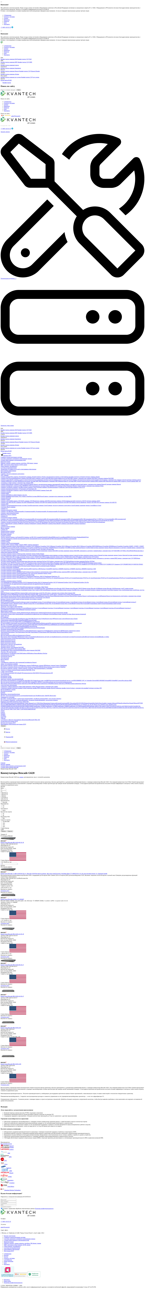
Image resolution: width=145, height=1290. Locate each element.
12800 (6, 704)
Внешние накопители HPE (55, 630)
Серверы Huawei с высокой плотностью (71, 484)
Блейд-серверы (5, 523)
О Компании (7, 15)
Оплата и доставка (9, 16)
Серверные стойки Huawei (32, 686)
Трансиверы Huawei (55, 632)
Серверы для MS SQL (30, 537)
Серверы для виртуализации (9, 522)
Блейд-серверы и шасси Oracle (18, 490)
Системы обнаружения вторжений (76, 614)
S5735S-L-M (86, 707)
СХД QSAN (4, 584)
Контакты (7, 24)
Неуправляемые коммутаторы (96, 603)
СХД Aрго (42, 564)
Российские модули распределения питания (59, 682)
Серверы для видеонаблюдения (10, 513)
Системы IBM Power (37, 496)
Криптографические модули (36, 614)
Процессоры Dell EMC (27, 618)
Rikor (66, 520)
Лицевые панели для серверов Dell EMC (12, 647)
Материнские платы (6, 621)
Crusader (19, 520)
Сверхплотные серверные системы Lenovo (40, 480)
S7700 (10, 709)
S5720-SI (4, 707)
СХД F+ (64, 564)
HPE (2, 594)
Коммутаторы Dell (11, 593)
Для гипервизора (100, 522)
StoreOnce (126, 703)
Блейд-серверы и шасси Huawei (19, 484)
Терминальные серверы (7, 532)
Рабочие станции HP (39, 665)
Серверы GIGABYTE (7, 502)
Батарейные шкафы (6, 677)
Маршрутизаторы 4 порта (96, 608)
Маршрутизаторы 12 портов (35, 608)
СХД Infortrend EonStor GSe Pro (80, 582)
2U (3, 807)
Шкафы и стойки (104, 636)
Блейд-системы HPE (14, 481)
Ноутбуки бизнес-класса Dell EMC (32, 667)
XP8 (141, 703)
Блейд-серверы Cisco (15, 487)
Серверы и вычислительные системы (11, 457)
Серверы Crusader (6, 492)
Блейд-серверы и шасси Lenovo (19, 480)
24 (3, 813)
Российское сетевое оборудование (10, 614)
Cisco (2, 590)
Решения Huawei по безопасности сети (112, 596)
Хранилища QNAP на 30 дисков (103, 578)
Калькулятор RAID (6, 80)
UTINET (89, 520)
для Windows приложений (68, 538)
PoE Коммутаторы (14, 602)
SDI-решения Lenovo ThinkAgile (19, 701)
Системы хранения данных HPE (10, 558)
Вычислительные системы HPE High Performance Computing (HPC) (39, 481)
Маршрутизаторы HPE (20, 594)
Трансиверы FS (35, 632)
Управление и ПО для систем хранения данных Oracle (35, 573)
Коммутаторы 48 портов (107, 602)
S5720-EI (128, 706)
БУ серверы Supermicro (32, 544)
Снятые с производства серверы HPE (22, 483)
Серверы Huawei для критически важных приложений (44, 484)
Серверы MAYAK (6, 498)
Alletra (8, 703)
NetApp (37, 621)
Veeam (131, 703)
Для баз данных (5, 537)
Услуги (8, 729)
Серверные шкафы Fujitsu (18, 688)
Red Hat (95, 703)
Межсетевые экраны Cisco (67, 590)
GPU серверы (4, 475)
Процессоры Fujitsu (39, 618)
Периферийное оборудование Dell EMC (29, 650)
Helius (33, 520)
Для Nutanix (44, 522)
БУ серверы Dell (12, 544)
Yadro (93, 520)
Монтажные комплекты (7, 683)
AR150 (31, 704)
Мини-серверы (5, 528)
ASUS (14, 621)
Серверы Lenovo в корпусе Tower (62, 480)
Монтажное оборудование (8, 636)
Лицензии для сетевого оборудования (11, 606)
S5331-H (115, 706)
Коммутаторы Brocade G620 (107, 588)
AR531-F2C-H (106, 704)
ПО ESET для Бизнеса (7, 698)
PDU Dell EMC (23, 682)
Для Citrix (20, 522)
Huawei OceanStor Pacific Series (14, 547)
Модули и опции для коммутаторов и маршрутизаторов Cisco (92, 590)
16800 (10, 704)
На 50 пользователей (63, 519)
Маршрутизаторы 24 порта (81, 608)
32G (4, 826)
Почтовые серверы (6, 534)
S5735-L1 (56, 707)
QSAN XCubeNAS (23, 584)
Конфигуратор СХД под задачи (30, 77)
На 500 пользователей (87, 519)
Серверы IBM (5, 496)
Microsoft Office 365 (34, 719)
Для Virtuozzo (72, 522)
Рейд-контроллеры (54, 623)
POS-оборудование (6, 649)
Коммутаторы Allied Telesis (15, 587)
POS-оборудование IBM (18, 649)
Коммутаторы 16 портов (55, 602)
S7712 (20, 709)
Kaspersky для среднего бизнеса (49, 700)
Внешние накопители (7, 630)
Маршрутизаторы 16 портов (51, 608)
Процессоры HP (49, 618)
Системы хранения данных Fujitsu (10, 553)
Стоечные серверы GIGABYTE (107, 502)
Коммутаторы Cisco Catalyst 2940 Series (35, 590)
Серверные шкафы (6, 688)
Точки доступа (5, 615)
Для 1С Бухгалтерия (107, 519)
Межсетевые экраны (6, 611)
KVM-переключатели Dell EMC (29, 673)
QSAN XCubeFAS (13, 584)
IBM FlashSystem (24, 572)
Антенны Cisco (8, 590)
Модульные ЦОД (5, 472)
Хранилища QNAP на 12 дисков (29, 578)
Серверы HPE (5, 481)
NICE (77, 703)
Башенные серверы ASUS (40, 501)
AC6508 (17, 704)
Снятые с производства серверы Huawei (94, 484)
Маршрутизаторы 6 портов (12, 609)
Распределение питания (92, 636)
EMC (35, 624)
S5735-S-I (67, 707)
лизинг (21, 777)
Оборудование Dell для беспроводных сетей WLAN (31, 593)
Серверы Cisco (5, 487)
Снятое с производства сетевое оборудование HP (67, 594)
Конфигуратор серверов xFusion (10, 74)
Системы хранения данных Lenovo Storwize (114, 555)
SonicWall (3, 716)
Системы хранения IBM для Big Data (66, 572)
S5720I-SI (9, 707)
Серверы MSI (4, 504)
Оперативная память (7, 620)
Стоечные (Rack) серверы (8, 507)
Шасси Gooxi (97, 505)
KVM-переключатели (7, 673)
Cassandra (39, 537)
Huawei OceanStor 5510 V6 (43, 546)
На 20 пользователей (39, 519)
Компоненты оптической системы (64, 636)
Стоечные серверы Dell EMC (105, 478)
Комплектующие (5, 461)
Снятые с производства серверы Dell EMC (85, 478)
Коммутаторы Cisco (18, 590)
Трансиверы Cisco (13, 632)
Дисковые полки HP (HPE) (61, 563)
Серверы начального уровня (9, 510)
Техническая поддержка (9, 278)
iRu (42, 520)
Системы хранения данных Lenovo (11, 555)
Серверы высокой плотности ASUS (75, 501)
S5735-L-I (44, 707)
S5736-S (97, 707)
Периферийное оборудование (9, 650)
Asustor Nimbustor (51, 566)
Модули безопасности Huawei (21, 635)
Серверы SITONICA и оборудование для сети (14, 495)
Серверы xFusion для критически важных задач (49, 476)
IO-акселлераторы (21, 623)
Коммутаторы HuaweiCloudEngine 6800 (28, 596)
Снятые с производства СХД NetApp (59, 561)
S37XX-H (110, 706)
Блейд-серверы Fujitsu (26, 523)
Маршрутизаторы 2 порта (66, 608)
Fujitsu (20, 620)
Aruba (15, 703)
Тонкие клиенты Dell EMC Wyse (25, 670)
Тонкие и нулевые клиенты (8, 670)
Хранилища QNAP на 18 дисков (66, 578)
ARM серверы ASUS (16, 501)
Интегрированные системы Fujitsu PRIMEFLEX (43, 486)
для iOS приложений (31, 538)
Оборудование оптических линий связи (12, 612)
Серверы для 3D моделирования (10, 543)
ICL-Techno (38, 520)
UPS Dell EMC (26, 680)
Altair (11, 703)
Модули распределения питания (10, 682)
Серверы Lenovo (5, 480)
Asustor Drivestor (21, 566)
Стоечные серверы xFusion (92, 476)
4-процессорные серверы (8, 526)
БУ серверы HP (21, 544)
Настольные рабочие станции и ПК (11, 665)
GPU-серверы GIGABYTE (20, 502)
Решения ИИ (9, 737)
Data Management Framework (48, 703)
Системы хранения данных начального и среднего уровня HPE (99, 558)
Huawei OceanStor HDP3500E (90, 546)
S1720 (106, 706)
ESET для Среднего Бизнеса (53, 698)
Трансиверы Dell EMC (24, 632)
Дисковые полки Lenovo (95, 563)
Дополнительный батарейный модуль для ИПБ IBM (64, 680)
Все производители (6, 1143)
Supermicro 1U (16, 489)
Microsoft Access (58, 537)
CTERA (38, 703)
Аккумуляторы (5, 674)
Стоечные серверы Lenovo (133, 480)
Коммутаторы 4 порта (93, 602)
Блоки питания (5, 627)
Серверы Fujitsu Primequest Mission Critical (69, 486)
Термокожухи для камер (7, 697)
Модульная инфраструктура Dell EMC (62, 478)
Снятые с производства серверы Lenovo (114, 480)
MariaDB (51, 537)
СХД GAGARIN (71, 564)
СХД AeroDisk (27, 564)
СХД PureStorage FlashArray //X (50, 576)
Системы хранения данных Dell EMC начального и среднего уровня (77, 550)
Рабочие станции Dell (27, 665)
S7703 (13, 709)
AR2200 (51, 704)
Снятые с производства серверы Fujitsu (92, 486)
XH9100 (33, 709)
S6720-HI (117, 707)
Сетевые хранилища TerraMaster (10, 567)
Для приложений (5, 538)
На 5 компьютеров (17, 511)
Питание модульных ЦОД (8, 722)
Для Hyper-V (31, 522)
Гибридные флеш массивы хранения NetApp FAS (35, 561)
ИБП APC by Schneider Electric (87, 680)
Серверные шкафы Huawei (47, 688)
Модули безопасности (7, 635)
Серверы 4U (4, 529)
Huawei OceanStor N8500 (105, 546)
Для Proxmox (65, 522)
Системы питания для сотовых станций (30, 599)
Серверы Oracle (5, 490)
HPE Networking (71, 703)
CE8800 (31, 706)
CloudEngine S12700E (74, 706)
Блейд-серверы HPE (38, 523)
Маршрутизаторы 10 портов (19, 608)
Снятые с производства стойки (49, 686)
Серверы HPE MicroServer (105, 481)
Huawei (3, 596)
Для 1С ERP (97, 519)
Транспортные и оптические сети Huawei (38, 597)
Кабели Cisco (8, 653)
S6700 (108, 707)
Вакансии (7, 19)
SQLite (87, 537)
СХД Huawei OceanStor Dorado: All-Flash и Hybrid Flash (38, 549)
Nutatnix (3, 713)
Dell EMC (3, 593)
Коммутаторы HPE (8, 594)
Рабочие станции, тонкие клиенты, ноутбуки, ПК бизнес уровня (19, 463)
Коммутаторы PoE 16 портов (32, 603)
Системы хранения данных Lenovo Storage (90, 555)
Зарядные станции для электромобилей (12, 679)
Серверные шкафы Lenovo (62, 688)
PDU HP (36, 682)
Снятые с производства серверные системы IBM (57, 496)
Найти (18, 748)
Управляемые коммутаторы (113, 603)
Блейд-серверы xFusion (29, 476)
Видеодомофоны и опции (8, 689)
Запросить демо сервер (7, 425)
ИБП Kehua (105, 680)
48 (3, 815)
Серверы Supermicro (6, 489)
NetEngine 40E (93, 706)
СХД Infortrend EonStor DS (32, 582)
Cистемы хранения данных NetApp (11, 561)
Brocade (3, 588)
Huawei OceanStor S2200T (30, 547)
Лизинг (6, 18)
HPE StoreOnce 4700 (67, 569)
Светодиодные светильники (9, 685)
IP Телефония (4, 617)
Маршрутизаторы (6, 608)
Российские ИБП (127, 680)
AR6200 (17, 706)
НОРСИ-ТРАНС (109, 520)
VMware (135, 703)
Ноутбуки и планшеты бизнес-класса (11, 667)
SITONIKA (76, 520)
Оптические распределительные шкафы (56, 612)
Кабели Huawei (34, 653)
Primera (86, 703)
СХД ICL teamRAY (81, 564)
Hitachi (24, 620)
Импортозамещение (11, 742)
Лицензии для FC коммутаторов (124, 588)
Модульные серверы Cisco (28, 487)
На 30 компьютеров (50, 511)
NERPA (58, 520)
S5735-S (61, 707)
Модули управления (76, 623)
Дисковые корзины (6, 629)
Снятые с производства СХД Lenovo (88, 556)
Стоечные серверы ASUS (93, 501)
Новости (6, 21)
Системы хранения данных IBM (10, 572)
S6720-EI (112, 707)
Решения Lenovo (5, 701)
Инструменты (5, 659)
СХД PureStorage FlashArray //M (32, 576)
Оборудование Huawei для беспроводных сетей (87, 596)
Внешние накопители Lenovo (71, 630)
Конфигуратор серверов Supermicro (11, 68)
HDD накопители (14, 624)
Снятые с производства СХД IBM (87, 572)
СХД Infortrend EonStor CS (16, 582)
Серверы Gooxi (5, 505)
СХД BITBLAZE (57, 564)
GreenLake (64, 703)
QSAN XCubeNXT (34, 584)
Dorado (83, 706)
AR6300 (21, 706)
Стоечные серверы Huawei (113, 484)
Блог (5, 22)
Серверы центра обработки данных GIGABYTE (84, 502)
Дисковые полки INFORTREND (78, 563)
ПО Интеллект (52, 695)
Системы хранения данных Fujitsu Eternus (32, 553)
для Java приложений (43, 538)
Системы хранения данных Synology (11, 581)
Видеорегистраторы (6, 691)
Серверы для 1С (5, 519)
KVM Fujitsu (16, 673)
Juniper (3, 710)
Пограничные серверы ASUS (56, 501)
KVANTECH (47, 520)
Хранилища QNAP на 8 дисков (121, 578)
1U (3, 805)
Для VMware (80, 522)
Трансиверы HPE (45, 632)
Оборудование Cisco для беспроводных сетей (123, 590)
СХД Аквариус (115, 564)
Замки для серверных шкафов (9, 664)
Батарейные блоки (6, 676)
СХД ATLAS (35, 564)
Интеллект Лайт (43, 695)
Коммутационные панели (8, 641)
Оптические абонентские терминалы (34, 612)
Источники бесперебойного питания (11, 680)
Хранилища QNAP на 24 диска (85, 578)
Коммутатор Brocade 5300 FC (74, 588)
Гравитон (97, 520)
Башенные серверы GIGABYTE (37, 502)
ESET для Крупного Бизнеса (21, 698)
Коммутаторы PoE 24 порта (48, 603)
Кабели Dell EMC (17, 653)
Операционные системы (8, 655)
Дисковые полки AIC (21, 563)
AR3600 (69, 704)
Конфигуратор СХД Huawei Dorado (29, 71)
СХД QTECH (91, 564)
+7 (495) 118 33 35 (6, 27)
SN (117, 703)
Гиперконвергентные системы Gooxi (19, 505)
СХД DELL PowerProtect (127, 550)
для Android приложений (17, 538)
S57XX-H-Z (103, 707)
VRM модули (30, 623)
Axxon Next (35, 695)
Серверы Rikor (5, 493)
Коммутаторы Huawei (11, 596)
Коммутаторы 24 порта (80, 602)
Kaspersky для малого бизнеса (31, 700)
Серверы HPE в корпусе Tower (121, 481)
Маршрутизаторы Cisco (52, 590)
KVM (17, 636)
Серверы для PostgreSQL (17, 537)
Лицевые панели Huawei (8, 646)
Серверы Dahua (5, 541)
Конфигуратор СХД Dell (24, 59)
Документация (5, 658)
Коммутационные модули (8, 639)
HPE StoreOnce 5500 (90, 569)
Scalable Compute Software (109, 703)
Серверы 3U (4, 525)
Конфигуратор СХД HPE (25, 62)
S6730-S (137, 707)
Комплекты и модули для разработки (11, 644)
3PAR (5, 703)
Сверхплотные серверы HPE (89, 481)
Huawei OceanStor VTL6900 (62, 547)
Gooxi (23, 621)
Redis (83, 537)
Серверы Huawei (5, 484)
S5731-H (25, 707)
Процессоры (4, 618)
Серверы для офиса (6, 511)
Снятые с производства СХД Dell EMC (108, 550)
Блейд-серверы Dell (14, 523)
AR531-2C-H (80, 704)
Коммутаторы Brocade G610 (91, 588)
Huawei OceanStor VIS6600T (46, 547)
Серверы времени (6, 535)
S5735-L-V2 (50, 707)
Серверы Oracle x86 (46, 490)
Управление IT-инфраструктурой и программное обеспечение (18, 469)
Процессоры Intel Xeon (14, 618)
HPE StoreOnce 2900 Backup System (39, 569)
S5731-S (30, 707)
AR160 (35, 704)
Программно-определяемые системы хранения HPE (34, 558)
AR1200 (22, 704)
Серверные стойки (6, 686)
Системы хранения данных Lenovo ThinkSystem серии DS (61, 556)
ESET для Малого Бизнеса (37, 698)
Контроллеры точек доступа (9, 605)
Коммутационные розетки (8, 642)
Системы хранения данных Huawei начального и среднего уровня (112, 547)
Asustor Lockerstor (40, 566)
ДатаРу (102, 520)
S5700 (124, 706)
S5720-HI (134, 706)
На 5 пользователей (15, 519)
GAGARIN (28, 520)
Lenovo (30, 620)
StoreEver (121, 703)
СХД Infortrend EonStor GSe (63, 582)
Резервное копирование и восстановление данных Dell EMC (40, 550)
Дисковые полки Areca (33, 563)
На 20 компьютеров (39, 511)
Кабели (3, 653)
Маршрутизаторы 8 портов (28, 609)
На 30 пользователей (51, 519)
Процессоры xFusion (72, 618)
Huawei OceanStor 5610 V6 (58, 546)
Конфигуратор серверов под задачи (11, 77)
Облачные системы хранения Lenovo (31, 555)
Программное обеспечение (8, 470)
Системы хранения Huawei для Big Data (81, 547)
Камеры (3, 692)
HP (25, 621)
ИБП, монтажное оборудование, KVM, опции (14, 464)
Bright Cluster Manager (27, 703)
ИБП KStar (112, 680)
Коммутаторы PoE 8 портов (80, 603)
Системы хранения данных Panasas (11, 575)
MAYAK (53, 520)
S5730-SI (20, 707)
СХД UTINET (99, 564)
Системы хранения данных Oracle (10, 573)
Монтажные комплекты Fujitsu (42, 683)
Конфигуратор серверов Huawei (10, 71)
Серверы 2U (4, 516)
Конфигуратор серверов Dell (9, 59)
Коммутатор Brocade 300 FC (58, 588)
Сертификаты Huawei (30, 662)
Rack (4, 810)
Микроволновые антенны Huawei (64, 596)
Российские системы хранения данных (12, 564)
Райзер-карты (45, 623)
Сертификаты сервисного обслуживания (12, 662)
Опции (3, 661)
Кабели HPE (26, 653)
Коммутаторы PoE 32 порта (64, 603)
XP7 (139, 703)
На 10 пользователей (27, 519)
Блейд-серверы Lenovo (63, 523)
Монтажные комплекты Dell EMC (24, 683)
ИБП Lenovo (118, 680)
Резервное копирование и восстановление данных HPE (65, 558)
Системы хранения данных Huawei (11, 546)
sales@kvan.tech (15, 116)
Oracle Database (77, 537)
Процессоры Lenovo (60, 618)
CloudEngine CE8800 (62, 706)
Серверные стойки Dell (18, 686)
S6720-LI (123, 707)
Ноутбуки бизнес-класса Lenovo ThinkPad (53, 667)
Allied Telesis (4, 587)
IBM (27, 621)
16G (4, 825)
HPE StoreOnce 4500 (55, 569)
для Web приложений (55, 538)
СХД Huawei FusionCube (15, 549)
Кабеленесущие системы (26, 636)
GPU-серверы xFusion (16, 476)
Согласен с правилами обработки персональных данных (18, 1208)
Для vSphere (87, 522)
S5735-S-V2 (79, 707)
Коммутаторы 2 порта (68, 602)
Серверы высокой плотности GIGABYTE (59, 502)
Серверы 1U (4, 508)
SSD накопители (24, 624)
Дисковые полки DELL (47, 563)
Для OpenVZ (51, 522)
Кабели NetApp (42, 653)
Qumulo (90, 703)
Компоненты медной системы (45, 636)
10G (4, 823)
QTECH (62, 520)
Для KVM (38, 522)
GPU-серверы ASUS (27, 501)
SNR (85, 520)
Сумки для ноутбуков (7, 671)
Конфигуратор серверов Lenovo (10, 65)
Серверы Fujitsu (5, 486)
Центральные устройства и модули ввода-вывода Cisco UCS (67, 487)
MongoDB (66, 537)
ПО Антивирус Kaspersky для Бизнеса (12, 700)
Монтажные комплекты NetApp (77, 683)
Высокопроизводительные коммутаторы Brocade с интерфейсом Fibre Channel (27, 588)
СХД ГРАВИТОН (125, 564)
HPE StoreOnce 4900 (78, 569)
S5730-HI (15, 707)
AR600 (4, 706)
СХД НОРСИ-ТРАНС (136, 564)
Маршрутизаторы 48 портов (112, 608)
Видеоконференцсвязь (7, 600)
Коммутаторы (5, 602)
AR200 (43, 704)
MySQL (71, 537)
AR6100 (12, 706)
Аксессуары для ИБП (43, 680)
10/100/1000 (6, 821)
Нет (4, 818)
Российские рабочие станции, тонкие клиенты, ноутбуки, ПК (18, 668)
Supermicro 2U (24, 489)
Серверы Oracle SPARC (33, 490)
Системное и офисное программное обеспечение (15, 719)
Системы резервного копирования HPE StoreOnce (15, 569)
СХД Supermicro (5, 585)
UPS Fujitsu (33, 680)
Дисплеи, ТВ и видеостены (8, 652)
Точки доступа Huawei (19, 597)
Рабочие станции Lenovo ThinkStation (56, 665)
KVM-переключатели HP (45, 673)
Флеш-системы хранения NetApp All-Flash (82, 561)
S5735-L (39, 707)
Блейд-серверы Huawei (50, 523)
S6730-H (133, 707)
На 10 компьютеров (28, 511)
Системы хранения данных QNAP (10, 578)
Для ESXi (25, 522)
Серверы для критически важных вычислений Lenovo (87, 480)
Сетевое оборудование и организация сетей (13, 460)
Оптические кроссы (6, 656)
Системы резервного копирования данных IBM (42, 572)
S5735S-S (92, 707)
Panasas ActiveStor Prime (27, 575)
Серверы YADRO (6, 540)
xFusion (34, 620)
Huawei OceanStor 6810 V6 (74, 546)
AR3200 (60, 704)
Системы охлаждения (7, 626)
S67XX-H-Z (4, 709)
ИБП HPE (99, 680)
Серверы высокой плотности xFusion (73, 476)
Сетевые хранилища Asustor (9, 566)
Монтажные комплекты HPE (59, 683)
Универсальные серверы (8, 531)
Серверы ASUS (5, 501)
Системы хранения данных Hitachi (10, 570)
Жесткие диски (5, 624)
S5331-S (120, 706)
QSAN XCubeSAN (45, 584)
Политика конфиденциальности (44, 1208)
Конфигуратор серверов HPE (9, 62)
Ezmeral (59, 703)
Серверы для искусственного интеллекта (12, 473)
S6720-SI (128, 707)
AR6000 (8, 706)
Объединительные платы (8, 638)
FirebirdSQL (45, 537)
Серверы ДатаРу (5, 499)
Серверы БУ (4, 544)
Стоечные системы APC (95, 688)
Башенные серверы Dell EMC (23, 478)
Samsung (67, 624)
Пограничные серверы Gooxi (38, 505)
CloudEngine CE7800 (51, 706)
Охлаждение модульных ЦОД (9, 721)
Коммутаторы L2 (9, 603)
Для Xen (92, 522)
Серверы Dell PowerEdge (8, 478)
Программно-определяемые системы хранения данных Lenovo (60, 555)
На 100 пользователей (75, 519)
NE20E (87, 706)
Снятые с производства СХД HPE (127, 558)
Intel (30, 621)
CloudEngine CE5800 (39, 706)
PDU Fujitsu (31, 682)
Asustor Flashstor (30, 566)
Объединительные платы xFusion (24, 638)
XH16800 (28, 709)
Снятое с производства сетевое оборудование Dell (60, 593)
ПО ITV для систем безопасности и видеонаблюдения (16, 695)
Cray (34, 703)
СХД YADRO (107, 564)
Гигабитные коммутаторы (26, 602)
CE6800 (26, 706)
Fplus (23, 520)
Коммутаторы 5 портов (120, 602)
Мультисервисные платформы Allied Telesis (35, 587)
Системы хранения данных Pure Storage (12, 576)
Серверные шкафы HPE (33, 688)
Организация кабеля (80, 636)
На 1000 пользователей (119, 519)
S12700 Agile (100, 706)
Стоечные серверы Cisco (43, 487)
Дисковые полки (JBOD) (8, 563)
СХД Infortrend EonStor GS (47, 582)
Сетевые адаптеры (64, 623)
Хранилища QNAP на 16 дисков (48, 578)
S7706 (17, 709)
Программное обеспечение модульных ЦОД (13, 724)
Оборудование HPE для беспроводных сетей (40, 594)
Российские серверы (6, 520)
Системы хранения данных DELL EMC (12, 550)
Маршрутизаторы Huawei (47, 596)
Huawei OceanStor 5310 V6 (28, 546)
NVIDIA (81, 703)
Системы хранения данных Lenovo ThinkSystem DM (29, 556)
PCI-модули (4, 623)
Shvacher (70, 520)
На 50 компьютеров (61, 511)
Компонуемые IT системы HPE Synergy (70, 481)
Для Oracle (58, 522)
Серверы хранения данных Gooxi (84, 505)
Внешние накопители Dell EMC (22, 630)
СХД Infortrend (5, 582)
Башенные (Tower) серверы (8, 514)
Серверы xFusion (5, 476)
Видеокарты (37, 623)
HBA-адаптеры (11, 623)
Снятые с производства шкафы (79, 688)
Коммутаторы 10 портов (41, 602)
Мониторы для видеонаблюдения (10, 694)
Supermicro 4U (32, 489)
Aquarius (14, 520)
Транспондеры (5, 633)
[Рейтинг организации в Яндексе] (6, 116)
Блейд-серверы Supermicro (78, 523)
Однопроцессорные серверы (9, 517)
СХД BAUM (48, 564)
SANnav (99, 703)
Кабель (35, 636)
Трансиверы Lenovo (66, 632)
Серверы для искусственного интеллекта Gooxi (60, 505)
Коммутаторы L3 (19, 603)
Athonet (19, 703)
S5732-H (34, 707)
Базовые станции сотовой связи (10, 599)
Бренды (8, 732)
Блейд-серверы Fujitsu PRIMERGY (20, 486)
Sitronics (81, 520)
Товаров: (3, 834)
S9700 (23, 709)
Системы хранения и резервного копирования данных (16, 458)
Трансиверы (4, 632)
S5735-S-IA (73, 707)
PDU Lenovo (43, 682)
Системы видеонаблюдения (9, 467)
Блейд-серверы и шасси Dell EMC (41, 478)
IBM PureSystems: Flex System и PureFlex (20, 496)
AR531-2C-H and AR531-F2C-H (93, 704)
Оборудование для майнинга (9, 466)
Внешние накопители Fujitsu (39, 630)
